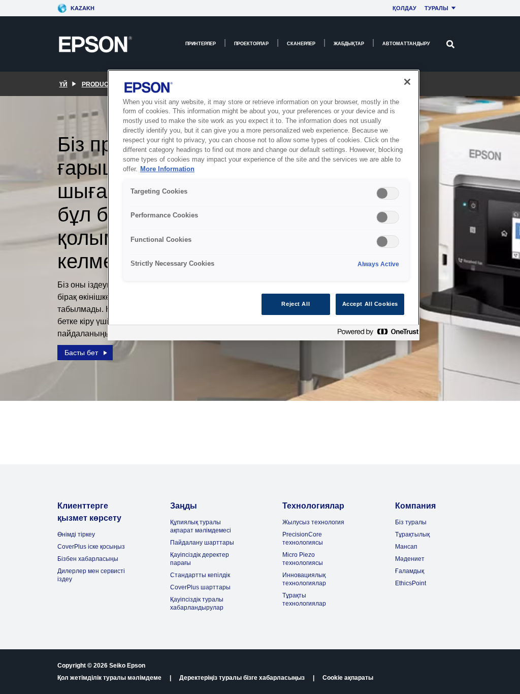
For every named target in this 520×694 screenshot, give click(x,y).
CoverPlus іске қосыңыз (91, 546)
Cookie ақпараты (347, 677)
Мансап (406, 546)
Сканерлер (301, 43)
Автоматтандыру (406, 43)
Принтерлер (200, 43)
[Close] (407, 82)
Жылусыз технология (313, 522)
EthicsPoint (410, 583)
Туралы (436, 8)
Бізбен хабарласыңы (87, 558)
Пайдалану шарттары (202, 542)
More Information (167, 169)
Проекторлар (251, 43)
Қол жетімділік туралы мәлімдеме (109, 677)
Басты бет (81, 353)
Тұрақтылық (412, 534)
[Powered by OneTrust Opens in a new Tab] (375, 334)
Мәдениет (410, 558)
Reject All (295, 304)
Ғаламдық (409, 571)
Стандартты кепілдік (200, 575)
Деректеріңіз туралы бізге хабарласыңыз (242, 677)
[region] (263, 205)
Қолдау (404, 8)
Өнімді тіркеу (76, 534)
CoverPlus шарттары (200, 587)
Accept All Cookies (370, 304)
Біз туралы (411, 522)
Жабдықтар (349, 43)
